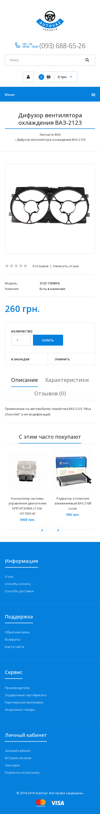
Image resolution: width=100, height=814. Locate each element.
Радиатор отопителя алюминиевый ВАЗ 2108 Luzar (72, 503)
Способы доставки (19, 591)
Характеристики (67, 379)
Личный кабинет (18, 750)
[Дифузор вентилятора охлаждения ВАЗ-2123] (50, 209)
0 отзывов (41, 266)
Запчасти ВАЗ (50, 134)
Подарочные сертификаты (26, 695)
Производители (17, 688)
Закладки (12, 765)
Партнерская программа (24, 702)
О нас (9, 576)
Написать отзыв (66, 266)
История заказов (18, 758)
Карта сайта (14, 646)
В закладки (20, 359)
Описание (24, 379)
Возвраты (12, 639)
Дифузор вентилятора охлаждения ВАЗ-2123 (51, 139)
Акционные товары (20, 709)
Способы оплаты (18, 584)
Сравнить (62, 359)
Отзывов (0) (50, 393)
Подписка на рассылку (22, 772)
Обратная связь (17, 632)
